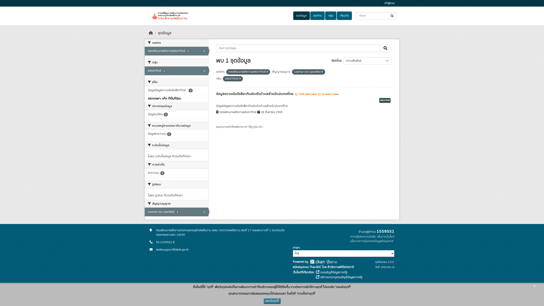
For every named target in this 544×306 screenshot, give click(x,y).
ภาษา (296, 248)
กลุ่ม (330, 16)
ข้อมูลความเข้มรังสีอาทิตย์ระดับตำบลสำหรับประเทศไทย (255, 94)
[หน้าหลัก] (151, 33)
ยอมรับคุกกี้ (272, 301)
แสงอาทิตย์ (385, 100)
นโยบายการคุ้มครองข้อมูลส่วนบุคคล (371, 241)
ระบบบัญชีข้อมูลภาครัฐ (333, 272)
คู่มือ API (257, 127)
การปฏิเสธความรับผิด (363, 237)
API (246, 127)
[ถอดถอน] (267, 72)
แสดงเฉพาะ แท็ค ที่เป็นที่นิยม (164, 98)
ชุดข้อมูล (301, 16)
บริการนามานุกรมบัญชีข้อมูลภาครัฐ (341, 277)
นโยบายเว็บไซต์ (385, 237)
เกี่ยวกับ (344, 16)
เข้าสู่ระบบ (389, 3)
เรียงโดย (336, 61)
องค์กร (317, 16)
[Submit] (392, 16)
